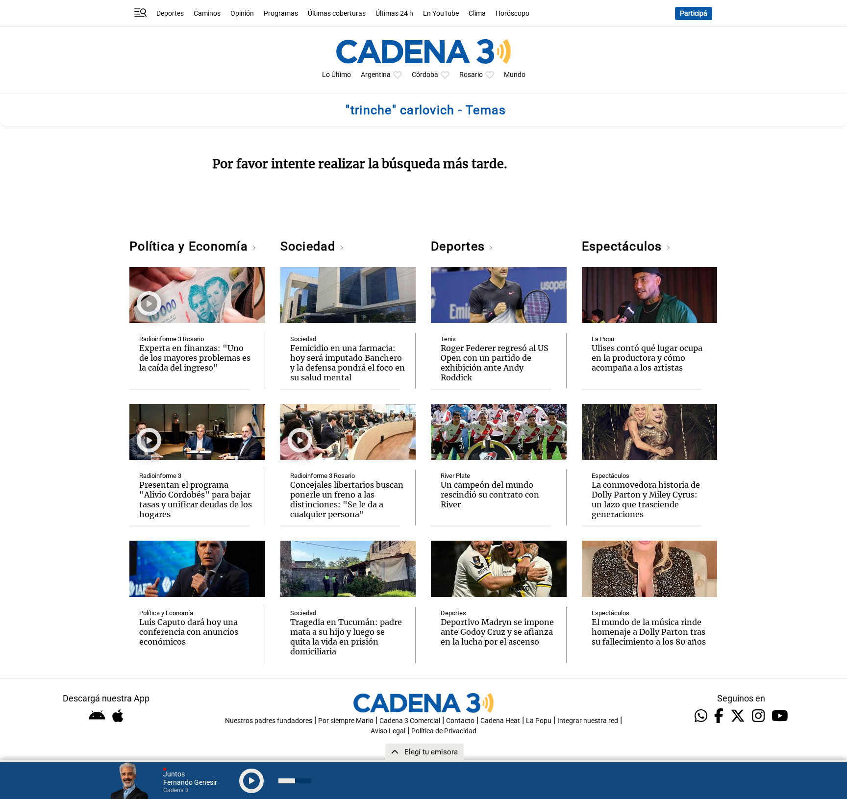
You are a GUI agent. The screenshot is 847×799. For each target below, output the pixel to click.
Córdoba (425, 75)
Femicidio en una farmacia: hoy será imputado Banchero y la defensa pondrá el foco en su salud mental (347, 362)
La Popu (603, 339)
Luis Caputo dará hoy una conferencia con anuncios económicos (188, 632)
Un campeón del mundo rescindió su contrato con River (490, 494)
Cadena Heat (500, 721)
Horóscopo (512, 13)
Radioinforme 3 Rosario (171, 339)
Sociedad (309, 246)
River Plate (455, 475)
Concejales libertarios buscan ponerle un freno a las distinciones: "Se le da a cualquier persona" (346, 499)
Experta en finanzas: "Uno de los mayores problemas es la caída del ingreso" (194, 358)
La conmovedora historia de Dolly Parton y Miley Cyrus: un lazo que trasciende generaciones (646, 499)
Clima (477, 13)
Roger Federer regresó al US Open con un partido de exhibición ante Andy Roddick (494, 362)
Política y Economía (190, 246)
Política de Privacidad (443, 731)
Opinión (242, 13)
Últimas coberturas (337, 13)
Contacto (460, 721)
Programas (281, 13)
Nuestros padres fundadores (268, 721)
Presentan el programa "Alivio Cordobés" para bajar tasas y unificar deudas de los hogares (195, 499)
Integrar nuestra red (587, 721)
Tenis (448, 339)
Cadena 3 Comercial (409, 721)
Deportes (170, 13)
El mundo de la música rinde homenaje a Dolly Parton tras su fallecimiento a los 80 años (649, 632)
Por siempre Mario (346, 721)
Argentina (376, 75)
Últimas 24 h (394, 13)
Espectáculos (624, 246)
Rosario (471, 75)
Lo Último (336, 75)
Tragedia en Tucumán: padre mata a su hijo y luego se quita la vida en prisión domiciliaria (346, 636)
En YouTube (441, 13)
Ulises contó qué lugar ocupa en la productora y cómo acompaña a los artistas (647, 358)
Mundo (514, 75)
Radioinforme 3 (160, 475)
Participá (693, 13)
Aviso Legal (388, 731)
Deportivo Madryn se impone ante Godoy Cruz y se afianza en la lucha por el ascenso (497, 632)
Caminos (207, 13)
